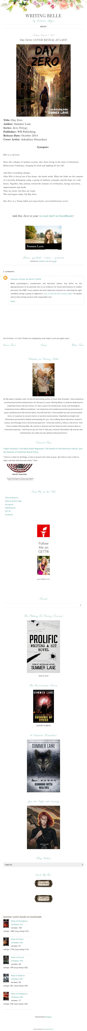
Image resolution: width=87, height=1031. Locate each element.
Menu (43, 27)
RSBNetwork (10, 508)
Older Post (78, 345)
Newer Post (9, 345)
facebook (37, 257)
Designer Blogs (48, 1029)
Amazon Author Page (13, 501)
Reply (13, 301)
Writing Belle (44, 15)
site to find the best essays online (58, 294)
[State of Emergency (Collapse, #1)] (7, 924)
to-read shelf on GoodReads (56, 216)
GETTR (8, 511)
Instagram (9, 504)
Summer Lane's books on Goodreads (22, 916)
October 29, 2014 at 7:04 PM (30, 279)
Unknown (14, 279)
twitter (48, 257)
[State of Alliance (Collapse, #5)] (7, 978)
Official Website (11, 498)
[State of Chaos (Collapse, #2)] (7, 942)
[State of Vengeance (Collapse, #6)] (7, 996)
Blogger (48, 1017)
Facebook (9, 515)
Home (43, 345)
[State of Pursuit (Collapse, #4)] (7, 960)
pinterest (59, 257)
